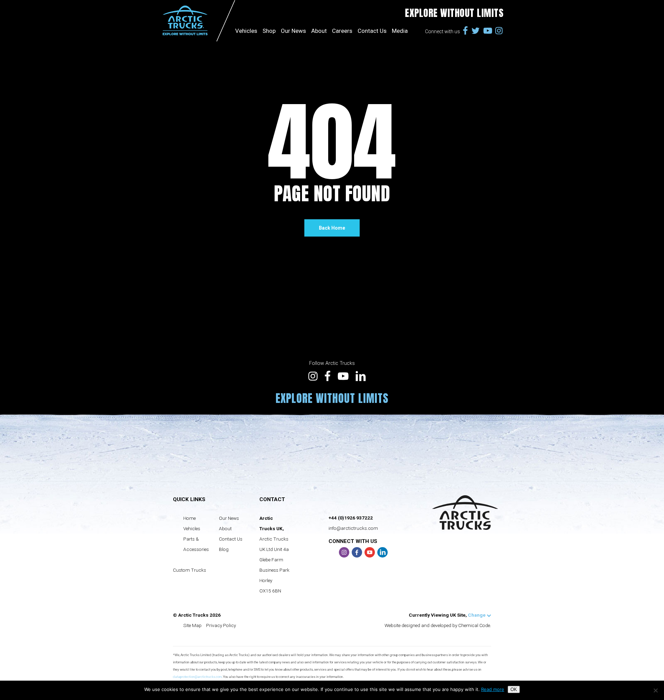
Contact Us (372, 13)
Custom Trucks (189, 570)
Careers (342, 13)
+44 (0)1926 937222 (351, 518)
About (319, 13)
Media (400, 13)
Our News (293, 13)
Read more (492, 689)
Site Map (192, 625)
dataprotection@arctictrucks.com (197, 677)
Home (189, 518)
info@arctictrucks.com (353, 528)
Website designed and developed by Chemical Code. (438, 625)
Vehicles (191, 528)
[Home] (197, 21)
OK (513, 689)
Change (477, 615)
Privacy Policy (221, 625)
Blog (224, 549)
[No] (655, 690)
